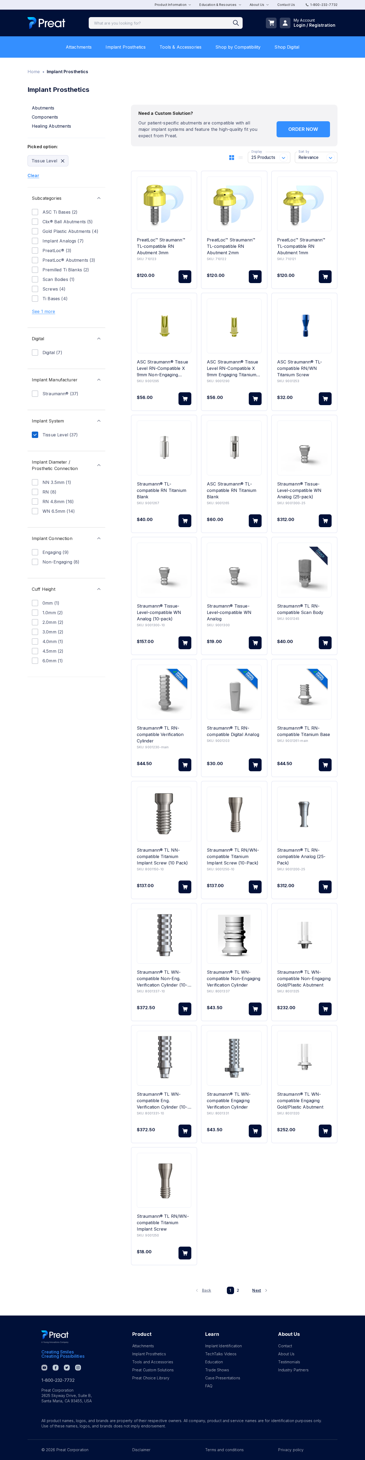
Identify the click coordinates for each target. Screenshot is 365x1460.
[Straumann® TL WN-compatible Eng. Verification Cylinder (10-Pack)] (164, 1058)
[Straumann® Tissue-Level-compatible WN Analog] (234, 570)
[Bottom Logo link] (55, 1336)
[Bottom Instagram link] (78, 1368)
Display (256, 152)
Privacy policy (291, 1449)
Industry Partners (293, 1370)
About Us (286, 1354)
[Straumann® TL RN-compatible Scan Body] (304, 570)
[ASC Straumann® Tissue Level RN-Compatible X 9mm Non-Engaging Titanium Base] (164, 326)
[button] (66, 198)
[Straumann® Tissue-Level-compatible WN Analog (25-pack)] (304, 448)
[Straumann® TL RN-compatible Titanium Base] (304, 692)
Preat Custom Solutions (153, 1370)
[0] (271, 23)
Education (214, 1362)
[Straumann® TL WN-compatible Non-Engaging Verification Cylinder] (234, 936)
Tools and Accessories (152, 1362)
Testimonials (289, 1362)
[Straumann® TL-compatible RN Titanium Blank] (164, 448)
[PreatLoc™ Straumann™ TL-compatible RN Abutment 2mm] (234, 204)
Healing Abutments (51, 126)
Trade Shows (217, 1370)
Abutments (43, 108)
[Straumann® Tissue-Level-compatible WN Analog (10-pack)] (164, 570)
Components (45, 117)
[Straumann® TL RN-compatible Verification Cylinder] (164, 692)
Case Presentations (222, 1378)
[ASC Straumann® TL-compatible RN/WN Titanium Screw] (304, 326)
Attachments (79, 47)
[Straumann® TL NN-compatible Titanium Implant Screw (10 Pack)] (164, 814)
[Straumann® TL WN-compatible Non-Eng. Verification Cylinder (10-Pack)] (164, 936)
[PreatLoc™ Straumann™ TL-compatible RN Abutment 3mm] (164, 204)
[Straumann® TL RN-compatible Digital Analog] (234, 692)
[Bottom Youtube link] (44, 1368)
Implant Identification (223, 1346)
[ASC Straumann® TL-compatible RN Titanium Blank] (234, 448)
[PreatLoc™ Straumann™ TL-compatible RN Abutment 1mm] (304, 204)
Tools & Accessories (180, 47)
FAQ (208, 1386)
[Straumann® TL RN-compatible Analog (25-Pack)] (304, 814)
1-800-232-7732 (323, 5)
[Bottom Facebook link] (56, 1368)
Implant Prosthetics (126, 47)
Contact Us (286, 5)
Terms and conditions (224, 1449)
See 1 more (43, 311)
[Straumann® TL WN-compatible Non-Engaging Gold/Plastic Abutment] (304, 936)
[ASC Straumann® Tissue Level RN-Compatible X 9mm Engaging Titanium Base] (234, 326)
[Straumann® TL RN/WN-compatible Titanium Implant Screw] (164, 1180)
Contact (285, 1346)
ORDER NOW (303, 129)
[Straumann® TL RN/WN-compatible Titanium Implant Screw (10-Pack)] (234, 814)
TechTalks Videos (220, 1354)
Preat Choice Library (150, 1378)
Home (34, 71)
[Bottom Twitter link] (67, 1368)
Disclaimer (141, 1449)
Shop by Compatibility (238, 47)
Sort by (303, 152)
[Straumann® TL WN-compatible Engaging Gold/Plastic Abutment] (304, 1058)
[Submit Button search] (238, 23)
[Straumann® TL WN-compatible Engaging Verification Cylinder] (234, 1058)
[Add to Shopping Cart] (184, 276)
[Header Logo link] (46, 23)
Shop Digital (286, 47)
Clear (33, 175)
